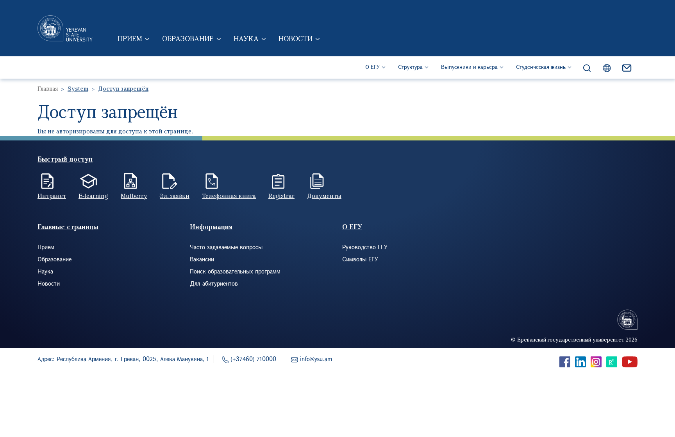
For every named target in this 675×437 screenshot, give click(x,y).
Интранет (52, 195)
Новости (295, 38)
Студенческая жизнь (541, 66)
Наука (246, 38)
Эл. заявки (174, 195)
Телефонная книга (229, 195)
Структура (410, 66)
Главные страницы (68, 226)
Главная (48, 88)
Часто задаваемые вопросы (226, 247)
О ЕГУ (372, 66)
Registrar (281, 195)
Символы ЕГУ (360, 259)
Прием (130, 38)
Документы (324, 195)
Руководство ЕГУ (365, 247)
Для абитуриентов (214, 283)
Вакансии (202, 259)
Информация (211, 226)
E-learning (93, 195)
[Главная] (65, 28)
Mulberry (134, 195)
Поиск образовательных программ (235, 271)
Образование (188, 38)
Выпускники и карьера (469, 66)
